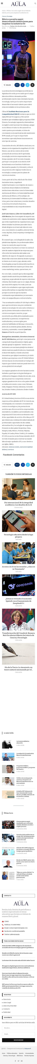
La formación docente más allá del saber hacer (18, 960)
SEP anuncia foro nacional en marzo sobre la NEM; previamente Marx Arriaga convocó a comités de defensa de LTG (18, 986)
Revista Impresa (29, 1055)
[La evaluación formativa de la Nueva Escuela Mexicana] (8, 757)
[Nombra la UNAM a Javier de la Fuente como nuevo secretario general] (8, 863)
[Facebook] (15, 1061)
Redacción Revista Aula (18, 26)
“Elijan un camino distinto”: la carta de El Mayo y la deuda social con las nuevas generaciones (25, 875)
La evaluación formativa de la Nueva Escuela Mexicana (25, 754)
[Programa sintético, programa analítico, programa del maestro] (8, 769)
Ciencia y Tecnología (7, 16)
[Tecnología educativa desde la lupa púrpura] (18, 521)
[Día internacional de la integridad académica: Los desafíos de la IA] (18, 489)
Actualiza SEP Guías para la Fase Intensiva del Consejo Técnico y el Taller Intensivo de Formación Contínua (25, 794)
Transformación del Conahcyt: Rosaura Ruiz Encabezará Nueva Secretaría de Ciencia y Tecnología (18, 635)
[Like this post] (17, 85)
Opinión (21, 1053)
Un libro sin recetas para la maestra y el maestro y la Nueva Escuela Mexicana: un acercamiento (24, 780)
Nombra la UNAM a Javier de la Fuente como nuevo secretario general (25, 861)
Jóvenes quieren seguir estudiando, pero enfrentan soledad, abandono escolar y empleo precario (24, 824)
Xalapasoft (27, 1048)
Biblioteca (20, 1055)
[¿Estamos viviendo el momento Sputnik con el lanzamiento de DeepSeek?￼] (18, 585)
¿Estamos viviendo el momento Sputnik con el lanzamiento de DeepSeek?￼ (18, 601)
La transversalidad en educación (22, 742)
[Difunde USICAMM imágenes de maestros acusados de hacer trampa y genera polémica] (8, 851)
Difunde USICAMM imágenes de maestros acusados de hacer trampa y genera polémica (25, 849)
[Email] (21, 1061)
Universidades (29, 1053)
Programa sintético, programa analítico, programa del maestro (25, 767)
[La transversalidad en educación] (8, 744)
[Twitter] (18, 1061)
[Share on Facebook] (23, 85)
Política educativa (12, 1053)
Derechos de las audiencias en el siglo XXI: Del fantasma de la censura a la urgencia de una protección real (25, 837)
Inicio (4, 10)
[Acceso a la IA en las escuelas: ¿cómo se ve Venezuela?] (18, 553)
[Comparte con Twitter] (27, 85)
